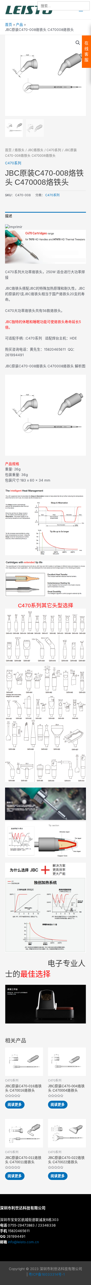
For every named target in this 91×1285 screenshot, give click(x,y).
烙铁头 (20, 150)
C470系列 (54, 150)
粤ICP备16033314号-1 (47, 1274)
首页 (8, 150)
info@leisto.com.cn (23, 1242)
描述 (8, 216)
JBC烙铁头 (35, 150)
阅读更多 (15, 1104)
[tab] (45, 216)
